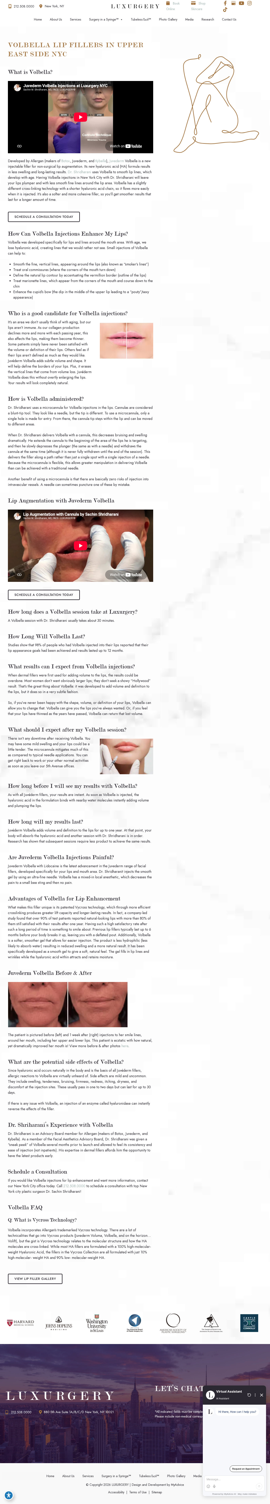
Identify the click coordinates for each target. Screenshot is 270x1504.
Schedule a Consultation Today (43, 216)
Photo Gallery (168, 19)
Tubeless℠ (141, 19)
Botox (65, 161)
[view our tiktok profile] (225, 9)
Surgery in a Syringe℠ (104, 19)
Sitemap (157, 1492)
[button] (44, 216)
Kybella (100, 161)
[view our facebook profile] (225, 3)
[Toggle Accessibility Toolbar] (8, 1495)
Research (207, 19)
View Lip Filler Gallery (35, 1278)
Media (189, 19)
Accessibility (116, 1492)
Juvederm (117, 161)
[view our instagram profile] (249, 3)
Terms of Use (138, 1492)
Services (75, 19)
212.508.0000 (74, 1186)
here (124, 1046)
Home (38, 19)
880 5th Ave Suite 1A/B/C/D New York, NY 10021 (79, 1412)
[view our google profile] (233, 3)
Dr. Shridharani (79, 172)
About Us (56, 19)
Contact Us (229, 19)
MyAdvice (177, 1484)
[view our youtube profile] (241, 3)
